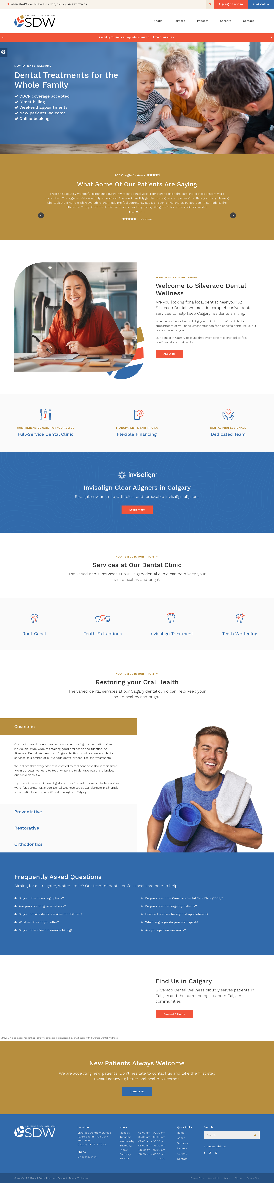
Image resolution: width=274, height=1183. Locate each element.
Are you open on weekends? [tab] (165, 930)
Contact (248, 21)
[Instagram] (212, 1152)
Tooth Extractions (103, 633)
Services (182, 1143)
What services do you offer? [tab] (39, 922)
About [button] (158, 21)
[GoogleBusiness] (218, 1152)
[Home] (34, 21)
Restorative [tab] (26, 828)
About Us (169, 353)
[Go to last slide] (41, 215)
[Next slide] (233, 215)
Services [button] (179, 21)
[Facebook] (206, 1152)
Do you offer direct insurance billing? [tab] (46, 930)
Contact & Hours (174, 1014)
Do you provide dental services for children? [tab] (50, 914)
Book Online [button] (261, 4)
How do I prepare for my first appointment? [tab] (176, 914)
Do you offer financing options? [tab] (41, 898)
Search (227, 1178)
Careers (225, 21)
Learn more (137, 509)
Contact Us (137, 1091)
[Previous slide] (3, 37)
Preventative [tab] (28, 811)
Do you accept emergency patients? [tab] (171, 906)
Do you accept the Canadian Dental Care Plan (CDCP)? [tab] (184, 898)
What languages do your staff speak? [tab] (172, 922)
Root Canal (34, 633)
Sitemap (239, 1178)
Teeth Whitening (239, 633)
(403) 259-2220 (87, 1157)
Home (181, 1132)
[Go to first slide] (271, 37)
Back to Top (253, 1178)
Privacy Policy (197, 1178)
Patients (202, 21)
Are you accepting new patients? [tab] (42, 906)
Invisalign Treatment (171, 633)
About (181, 1137)
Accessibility (214, 1178)
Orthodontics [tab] (28, 844)
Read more (135, 212)
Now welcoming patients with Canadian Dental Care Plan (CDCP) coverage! (137, 37)
